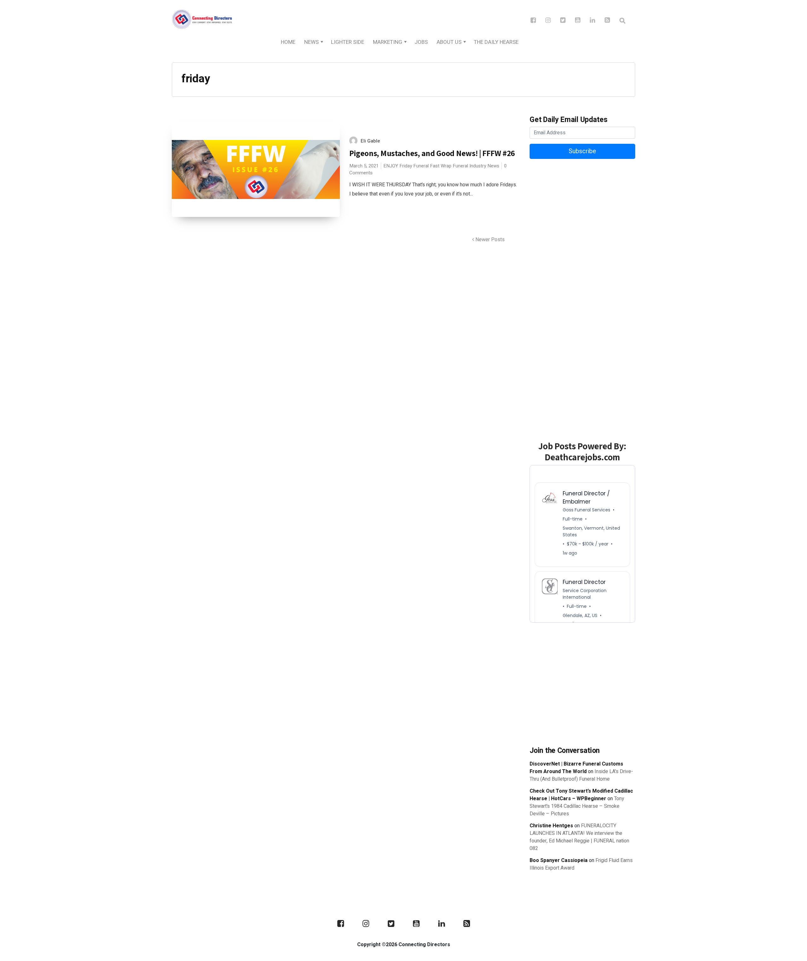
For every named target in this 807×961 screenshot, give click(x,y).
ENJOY (390, 165)
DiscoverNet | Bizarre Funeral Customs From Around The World (576, 767)
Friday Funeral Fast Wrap (425, 165)
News (311, 42)
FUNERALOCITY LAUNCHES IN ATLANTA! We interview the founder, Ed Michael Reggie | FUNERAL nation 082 (579, 837)
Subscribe (582, 151)
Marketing (387, 42)
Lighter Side (347, 42)
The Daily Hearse (496, 42)
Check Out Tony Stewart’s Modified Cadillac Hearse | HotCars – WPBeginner (581, 794)
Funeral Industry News (476, 165)
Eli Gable (370, 140)
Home (288, 42)
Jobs (421, 42)
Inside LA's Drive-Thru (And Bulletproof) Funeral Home (581, 775)
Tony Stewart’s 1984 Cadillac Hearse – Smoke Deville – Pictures (577, 806)
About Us (449, 42)
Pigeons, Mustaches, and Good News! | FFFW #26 (432, 153)
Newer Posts (489, 239)
